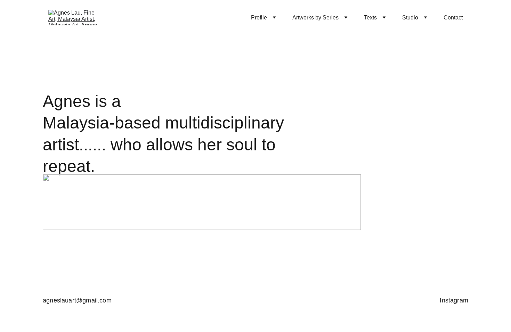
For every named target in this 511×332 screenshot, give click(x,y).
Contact (453, 17)
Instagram (454, 300)
